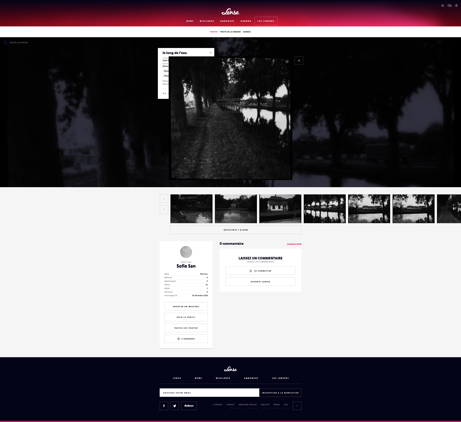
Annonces (227, 21)
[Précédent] (164, 209)
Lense (177, 378)
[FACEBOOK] (164, 406)
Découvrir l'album (236, 230)
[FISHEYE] (189, 406)
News (190, 21)
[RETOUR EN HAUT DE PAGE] (297, 406)
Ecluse (165, 66)
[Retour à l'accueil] (231, 11)
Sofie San (167, 60)
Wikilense (207, 21)
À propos (217, 405)
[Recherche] (442, 5)
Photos (214, 32)
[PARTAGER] (299, 60)
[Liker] (287, 62)
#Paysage (168, 76)
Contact (231, 405)
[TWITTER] (174, 406)
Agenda (246, 21)
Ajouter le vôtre (294, 244)
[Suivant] (164, 198)
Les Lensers (266, 21)
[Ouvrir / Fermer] (210, 52)
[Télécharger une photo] (449, 5)
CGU (286, 405)
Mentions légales (248, 405)
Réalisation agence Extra (275, 408)
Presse (277, 405)
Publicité (265, 405)
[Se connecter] (456, 5)
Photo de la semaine (230, 32)
